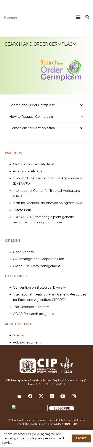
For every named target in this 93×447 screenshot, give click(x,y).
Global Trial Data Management (36, 266)
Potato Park (22, 210)
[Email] (19, 396)
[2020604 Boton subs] (68, 408)
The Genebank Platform (31, 307)
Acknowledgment (26, 342)
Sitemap (19, 335)
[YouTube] (62, 396)
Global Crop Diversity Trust (33, 164)
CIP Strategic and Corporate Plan (38, 259)
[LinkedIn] (51, 396)
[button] (78, 17)
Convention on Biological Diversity (39, 287)
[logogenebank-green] (10, 17)
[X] (41, 396)
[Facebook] (30, 396)
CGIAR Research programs (33, 314)
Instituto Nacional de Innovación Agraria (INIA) (48, 203)
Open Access (23, 252)
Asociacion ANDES (27, 171)
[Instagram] (73, 396)
